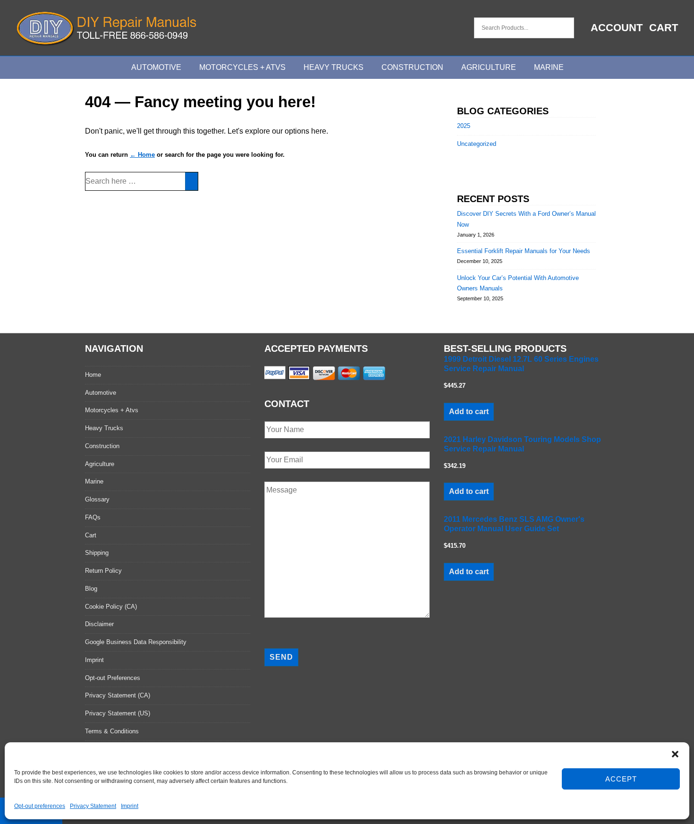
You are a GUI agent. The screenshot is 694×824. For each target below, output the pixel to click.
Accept (621, 779)
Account (617, 28)
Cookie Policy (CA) (111, 606)
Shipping (97, 552)
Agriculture (488, 67)
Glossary (97, 499)
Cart (663, 28)
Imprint (129, 806)
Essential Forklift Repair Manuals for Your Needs (523, 251)
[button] (675, 754)
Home (93, 374)
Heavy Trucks (334, 67)
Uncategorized (476, 143)
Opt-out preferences (39, 806)
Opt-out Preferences (112, 677)
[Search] (191, 181)
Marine (549, 67)
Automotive (156, 67)
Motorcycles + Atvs (111, 410)
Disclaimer (99, 624)
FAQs (93, 517)
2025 (463, 125)
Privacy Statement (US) (117, 713)
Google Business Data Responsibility (135, 642)
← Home (142, 154)
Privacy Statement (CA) (117, 695)
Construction (412, 67)
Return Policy (103, 570)
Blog (91, 588)
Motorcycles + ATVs (242, 67)
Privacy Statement (93, 806)
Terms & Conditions (112, 731)
